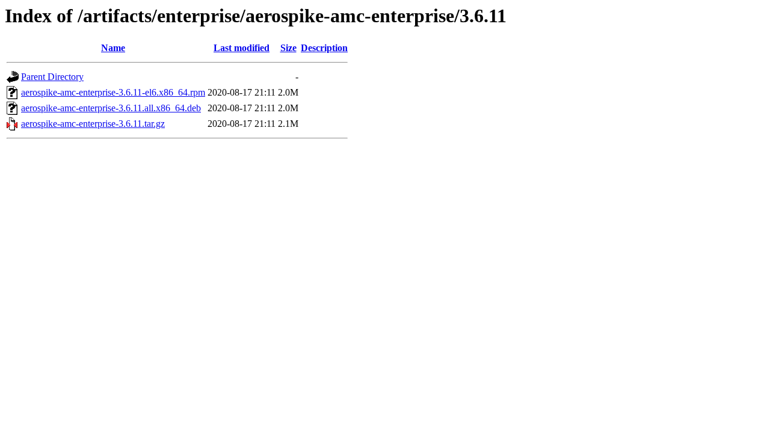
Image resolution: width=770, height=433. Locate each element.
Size (288, 48)
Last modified (242, 48)
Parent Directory (52, 77)
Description (324, 48)
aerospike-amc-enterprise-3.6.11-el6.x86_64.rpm (113, 92)
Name (113, 48)
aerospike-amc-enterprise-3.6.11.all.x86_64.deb (111, 108)
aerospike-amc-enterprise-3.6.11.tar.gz (93, 123)
